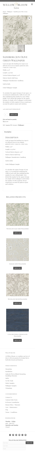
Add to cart (13, 114)
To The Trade (9, 381)
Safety (7, 378)
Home (4, 11)
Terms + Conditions (11, 412)
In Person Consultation (12, 402)
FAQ (6, 410)
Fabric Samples (9, 383)
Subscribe (29, 443)
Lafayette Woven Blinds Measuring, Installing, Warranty (15, 375)
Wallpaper (9, 11)
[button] (29, 18)
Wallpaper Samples (11, 386)
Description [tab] (7, 132)
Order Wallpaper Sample (10, 87)
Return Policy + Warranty (12, 405)
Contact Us (8, 397)
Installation (8, 371)
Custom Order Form (11, 400)
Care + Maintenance (11, 407)
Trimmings (8, 388)
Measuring (8, 369)
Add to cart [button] (17, 233)
